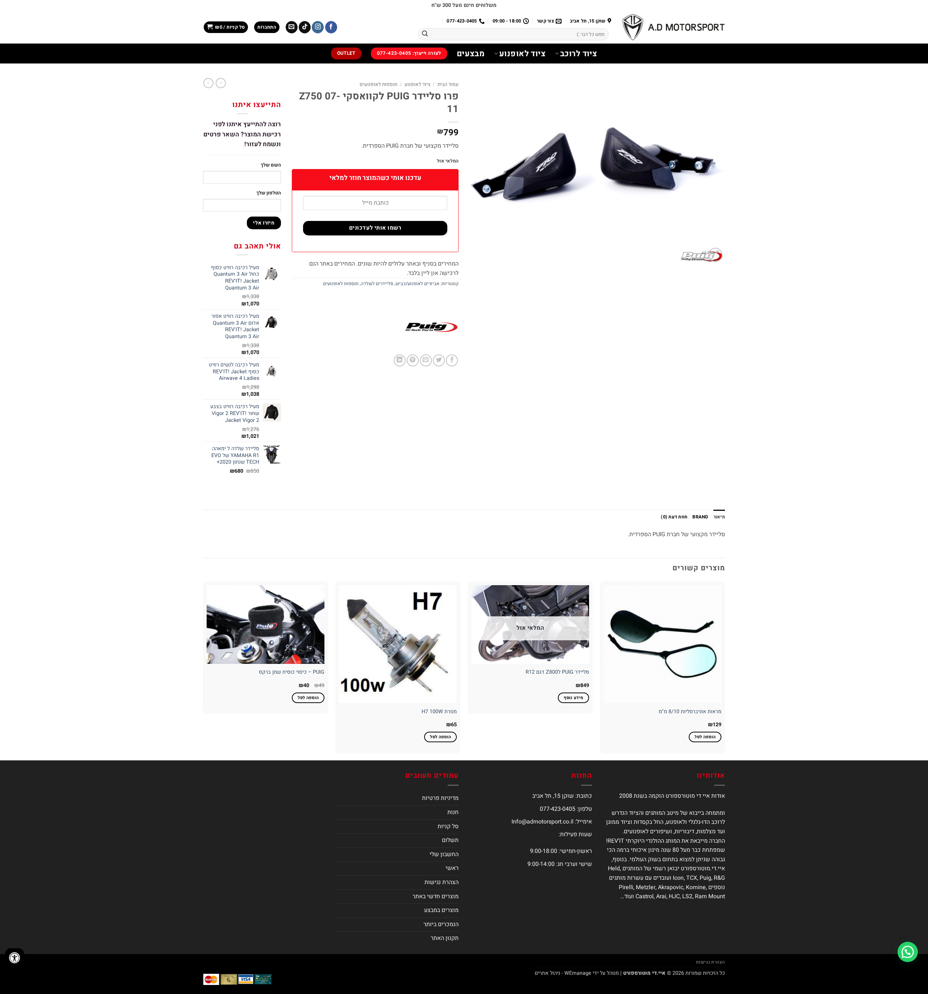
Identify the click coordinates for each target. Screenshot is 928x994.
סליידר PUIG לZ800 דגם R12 (557, 672)
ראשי (452, 868)
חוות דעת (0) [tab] (674, 517)
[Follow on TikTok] (305, 27)
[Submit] (425, 34)
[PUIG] (431, 327)
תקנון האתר (445, 938)
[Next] (203, 670)
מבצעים (471, 53)
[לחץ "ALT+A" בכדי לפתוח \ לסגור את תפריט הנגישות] (14, 957)
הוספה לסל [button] (705, 737)
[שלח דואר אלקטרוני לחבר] (426, 360)
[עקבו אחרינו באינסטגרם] (318, 27)
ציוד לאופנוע (522, 53)
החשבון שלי (444, 854)
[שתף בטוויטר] (439, 360)
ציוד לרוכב (578, 53)
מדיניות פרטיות (440, 798)
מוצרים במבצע (441, 910)
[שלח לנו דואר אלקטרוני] (292, 27)
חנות (453, 812)
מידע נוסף (573, 698)
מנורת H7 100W (439, 711)
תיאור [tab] (719, 517)
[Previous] (724, 670)
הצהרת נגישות (441, 882)
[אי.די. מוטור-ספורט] (673, 27)
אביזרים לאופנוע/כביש (417, 283)
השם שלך (271, 164)
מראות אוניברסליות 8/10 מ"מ (690, 711)
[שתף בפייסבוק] (452, 360)
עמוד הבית (448, 84)
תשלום (450, 840)
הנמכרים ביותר (441, 924)
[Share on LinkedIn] (400, 360)
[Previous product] (208, 83)
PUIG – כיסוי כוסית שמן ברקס (291, 672)
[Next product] (221, 83)
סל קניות (448, 826)
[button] (266, 27)
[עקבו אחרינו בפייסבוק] (331, 27)
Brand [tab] (700, 517)
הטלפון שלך (268, 192)
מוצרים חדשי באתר (436, 896)
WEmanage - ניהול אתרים (563, 973)
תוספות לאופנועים (378, 84)
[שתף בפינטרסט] (413, 360)
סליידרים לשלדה (377, 283)
